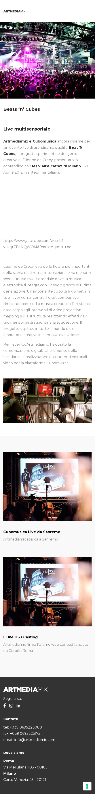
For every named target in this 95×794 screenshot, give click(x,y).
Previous (10, 400)
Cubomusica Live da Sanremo (31, 532)
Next (85, 400)
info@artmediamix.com (34, 740)
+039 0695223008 (26, 727)
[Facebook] (4, 706)
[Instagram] (11, 706)
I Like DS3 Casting (20, 637)
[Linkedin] (18, 706)
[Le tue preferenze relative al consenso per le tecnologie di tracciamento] (87, 786)
